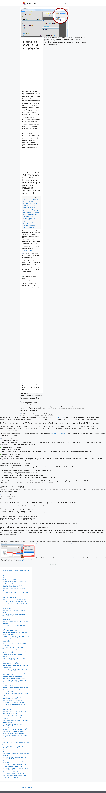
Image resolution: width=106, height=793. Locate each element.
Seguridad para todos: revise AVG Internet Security (15, 687)
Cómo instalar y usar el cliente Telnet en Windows (14, 775)
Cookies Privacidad (27, 787)
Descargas (64, 3)
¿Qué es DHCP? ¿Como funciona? (10, 777)
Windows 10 (57, 3)
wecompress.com (27, 250)
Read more (21, 560)
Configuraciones (73, 3)
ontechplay (31, 3)
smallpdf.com (60, 417)
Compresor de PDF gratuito (57, 433)
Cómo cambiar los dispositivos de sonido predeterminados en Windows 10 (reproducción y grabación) (14, 717)
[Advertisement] (31, 70)
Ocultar (37, 197)
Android (80, 3)
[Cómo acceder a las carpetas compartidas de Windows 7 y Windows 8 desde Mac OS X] (18, 551)
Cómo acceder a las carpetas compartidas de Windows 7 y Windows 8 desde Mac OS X (17, 542)
